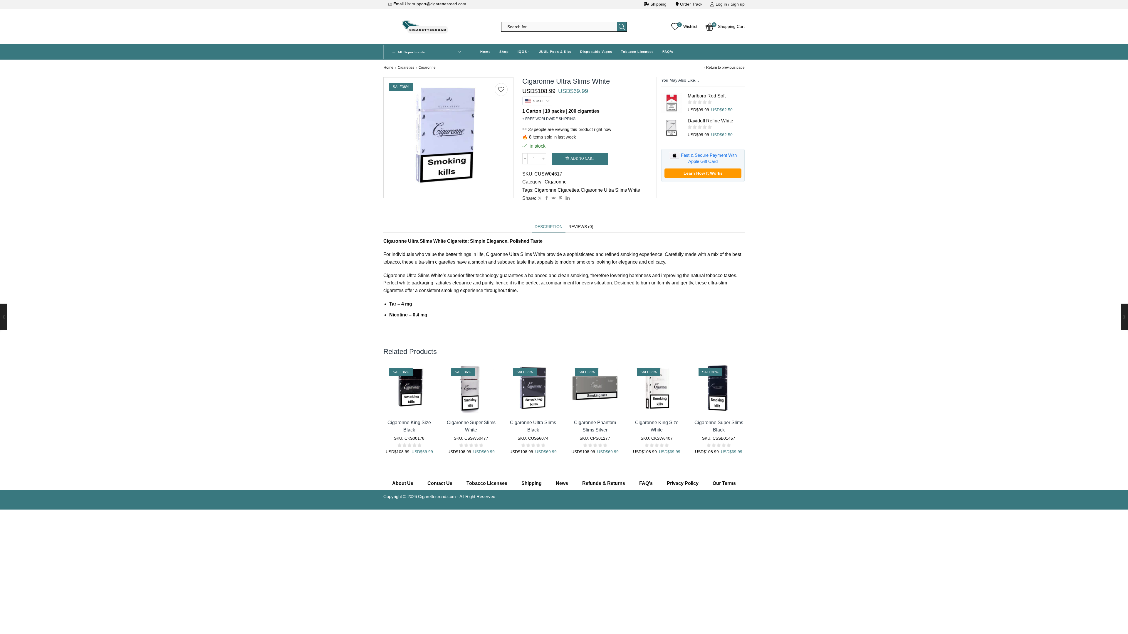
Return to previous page (725, 67)
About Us (402, 483)
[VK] (553, 198)
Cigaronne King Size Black (409, 426)
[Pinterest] (560, 198)
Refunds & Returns (603, 483)
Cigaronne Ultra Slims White (610, 190)
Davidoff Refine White (710, 120)
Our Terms (724, 483)
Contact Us (439, 483)
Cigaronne (427, 67)
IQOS (522, 51)
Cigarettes (406, 67)
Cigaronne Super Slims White (471, 426)
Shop (504, 51)
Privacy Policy (683, 483)
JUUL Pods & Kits (555, 51)
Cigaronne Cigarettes (556, 190)
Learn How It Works (703, 173)
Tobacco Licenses (637, 51)
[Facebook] (546, 198)
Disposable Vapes (596, 51)
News (562, 483)
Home (485, 51)
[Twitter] (539, 198)
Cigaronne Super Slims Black (718, 426)
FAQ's (646, 483)
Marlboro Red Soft (707, 95)
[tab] (548, 226)
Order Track (691, 4)
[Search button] (622, 26)
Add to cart (582, 158)
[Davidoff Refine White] (671, 128)
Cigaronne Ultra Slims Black (533, 426)
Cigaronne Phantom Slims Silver (595, 426)
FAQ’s (667, 51)
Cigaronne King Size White (657, 426)
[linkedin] (567, 198)
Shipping (658, 4)
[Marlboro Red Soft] (671, 103)
